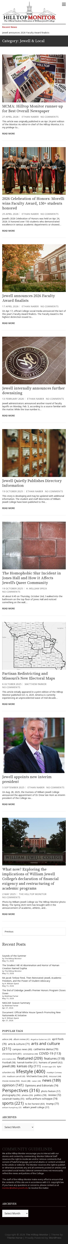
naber (36, 1081)
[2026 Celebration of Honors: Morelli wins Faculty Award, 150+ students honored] (34, 171)
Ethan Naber (30, 116)
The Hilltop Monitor (32, 894)
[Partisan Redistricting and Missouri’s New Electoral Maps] (34, 646)
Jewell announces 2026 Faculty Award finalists (25, 32)
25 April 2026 (10, 213)
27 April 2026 (10, 116)
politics (40, 1095)
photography (11, 1095)
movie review (11, 1080)
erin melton (9, 1059)
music (25, 1080)
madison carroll (16, 1076)
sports (13, 1103)
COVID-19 (50, 1053)
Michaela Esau (37, 1076)
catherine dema (46, 1049)
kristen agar (49, 1067)
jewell (8, 1066)
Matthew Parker (35, 684)
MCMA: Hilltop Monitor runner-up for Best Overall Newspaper (32, 108)
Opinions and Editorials (41, 1085)
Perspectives (21, 1090)
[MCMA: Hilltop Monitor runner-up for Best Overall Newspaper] (34, 78)
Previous (9, 931)
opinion (13, 1085)
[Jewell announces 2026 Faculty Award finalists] (34, 268)
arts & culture (19, 1044)
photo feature (50, 1091)
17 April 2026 (10, 306)
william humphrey (12, 1107)
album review (21, 1039)
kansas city (29, 1066)
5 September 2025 (13, 787)
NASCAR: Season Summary (16, 1002)
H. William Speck (36, 588)
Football (9, 1062)
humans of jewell (50, 1062)
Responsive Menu (64, 4)
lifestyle (30, 1071)
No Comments (49, 116)
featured (30, 1058)
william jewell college (36, 1107)
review (54, 1095)
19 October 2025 (12, 491)
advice (7, 1039)
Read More (8, 133)
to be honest (35, 1103)
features (54, 1058)
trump (52, 1103)
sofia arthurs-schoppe (41, 1098)
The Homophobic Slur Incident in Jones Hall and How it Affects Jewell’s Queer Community (31, 578)
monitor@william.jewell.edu (15, 1187)
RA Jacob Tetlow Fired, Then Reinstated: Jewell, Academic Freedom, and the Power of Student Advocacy (31, 979)
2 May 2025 (9, 894)
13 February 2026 (13, 398)
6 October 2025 (12, 684)
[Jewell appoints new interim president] (34, 745)
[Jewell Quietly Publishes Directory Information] (34, 453)
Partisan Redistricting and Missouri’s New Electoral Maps (28, 676)
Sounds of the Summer (14, 955)
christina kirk (12, 1053)
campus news (22, 1049)
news (51, 1080)
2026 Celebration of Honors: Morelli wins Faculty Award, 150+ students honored (33, 203)
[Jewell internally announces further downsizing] (34, 360)
